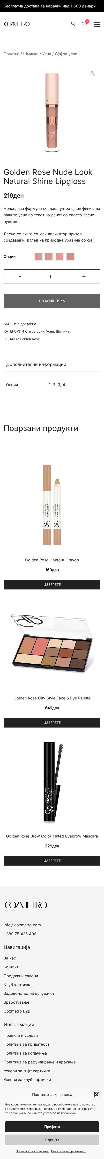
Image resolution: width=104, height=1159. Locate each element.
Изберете (52, 585)
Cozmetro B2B (17, 1011)
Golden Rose (30, 339)
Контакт (11, 967)
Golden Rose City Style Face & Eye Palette (52, 698)
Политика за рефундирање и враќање (40, 1062)
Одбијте (52, 1140)
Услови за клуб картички (27, 1079)
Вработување (16, 1002)
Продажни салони (21, 975)
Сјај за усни (66, 53)
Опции (9, 256)
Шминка (30, 53)
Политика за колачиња (32, 1151)
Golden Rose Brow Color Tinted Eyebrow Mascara (52, 836)
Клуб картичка (17, 984)
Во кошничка (52, 301)
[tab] (52, 364)
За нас (10, 958)
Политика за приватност (68, 1151)
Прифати (52, 1126)
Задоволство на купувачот (29, 993)
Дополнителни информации (36, 364)
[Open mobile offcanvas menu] (97, 24)
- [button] (20, 276)
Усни (46, 53)
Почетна (11, 53)
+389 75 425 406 (20, 933)
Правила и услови (21, 1035)
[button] (96, 1094)
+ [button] (84, 276)
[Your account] (73, 24)
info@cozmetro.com (22, 924)
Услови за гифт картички (27, 1070)
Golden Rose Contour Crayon (52, 560)
